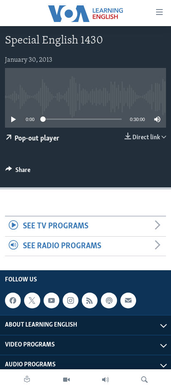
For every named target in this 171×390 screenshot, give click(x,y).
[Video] (66, 379)
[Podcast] (109, 300)
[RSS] (90, 300)
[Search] (144, 379)
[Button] (17, 172)
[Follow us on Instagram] (70, 300)
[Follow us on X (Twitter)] (32, 300)
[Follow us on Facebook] (13, 300)
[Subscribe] (128, 300)
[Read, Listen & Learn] (27, 379)
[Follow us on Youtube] (51, 300)
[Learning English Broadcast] (105, 379)
